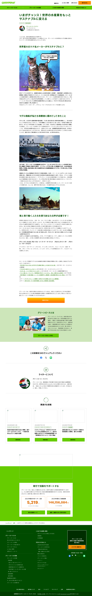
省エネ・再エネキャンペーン (15, 562)
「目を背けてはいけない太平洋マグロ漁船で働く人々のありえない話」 (37, 265)
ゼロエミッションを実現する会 (16, 564)
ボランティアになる (42, 562)
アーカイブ (46, 589)
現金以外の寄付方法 (42, 549)
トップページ (8, 523)
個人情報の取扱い (21, 589)
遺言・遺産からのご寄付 (44, 551)
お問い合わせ (74, 2)
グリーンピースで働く (42, 558)
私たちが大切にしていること (13, 540)
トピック (22, 23)
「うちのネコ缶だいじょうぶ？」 (28, 269)
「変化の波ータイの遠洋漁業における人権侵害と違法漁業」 (39, 280)
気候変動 (70, 427)
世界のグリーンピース (12, 551)
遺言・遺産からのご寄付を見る (58, 512)
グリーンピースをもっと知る (45, 335)
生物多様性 (10, 573)
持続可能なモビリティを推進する (16, 567)
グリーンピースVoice (12, 546)
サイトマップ (55, 589)
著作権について (31, 589)
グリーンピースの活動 (12, 558)
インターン (40, 560)
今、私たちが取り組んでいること (14, 580)
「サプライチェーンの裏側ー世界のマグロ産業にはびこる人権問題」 (41, 278)
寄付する (45, 300)
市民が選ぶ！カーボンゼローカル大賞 (17, 569)
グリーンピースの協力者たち (13, 544)
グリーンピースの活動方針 (13, 582)
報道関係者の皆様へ (11, 578)
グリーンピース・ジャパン (32, 26)
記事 (14, 523)
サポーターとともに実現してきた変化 (46, 533)
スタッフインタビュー (46, 427)
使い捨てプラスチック (13, 571)
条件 (39, 589)
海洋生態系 (28, 23)
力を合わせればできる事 (43, 544)
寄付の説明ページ (32, 512)
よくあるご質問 (65, 2)
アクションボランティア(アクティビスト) (43, 565)
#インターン (16, 427)
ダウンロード (41, 568)
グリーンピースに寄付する (43, 547)
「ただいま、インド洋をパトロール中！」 (30, 271)
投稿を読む (18, 439)
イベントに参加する (42, 555)
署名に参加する (41, 553)
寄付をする (84, 2)
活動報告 (40, 535)
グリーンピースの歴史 (12, 542)
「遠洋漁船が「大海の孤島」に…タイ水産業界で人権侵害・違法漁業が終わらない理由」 (42, 275)
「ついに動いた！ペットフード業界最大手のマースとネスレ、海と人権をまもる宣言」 (41, 273)
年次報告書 (40, 538)
